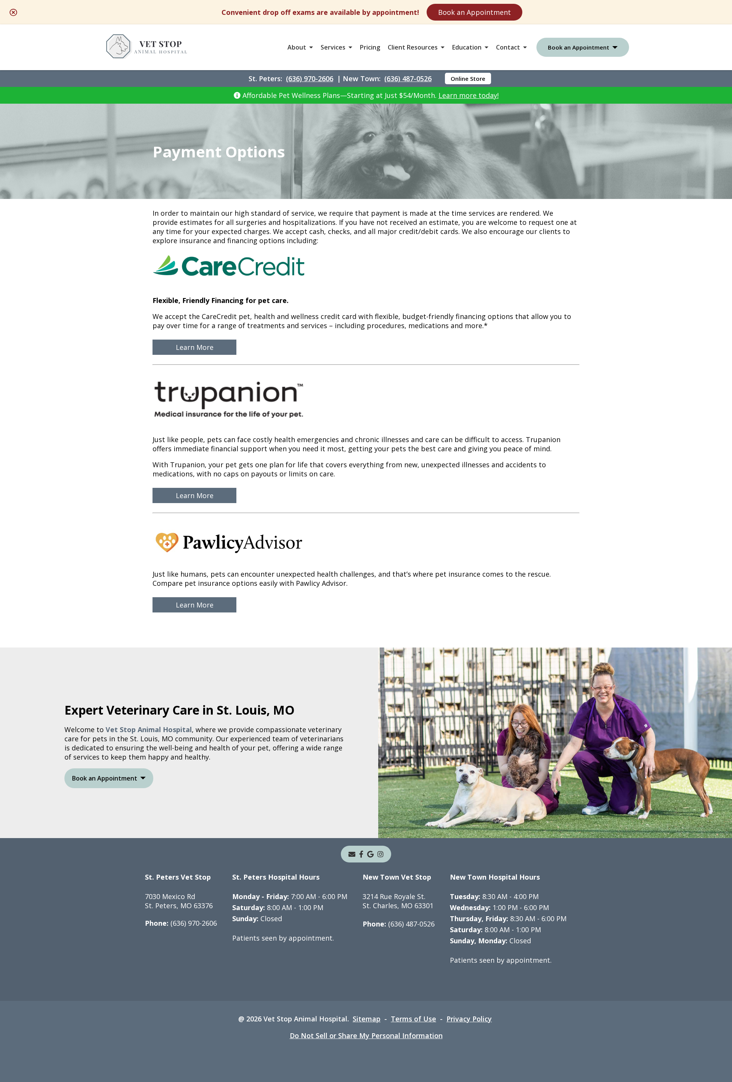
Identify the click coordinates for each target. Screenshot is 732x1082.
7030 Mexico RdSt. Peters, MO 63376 (179, 901)
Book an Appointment (474, 12)
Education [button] (467, 47)
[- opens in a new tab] (361, 854)
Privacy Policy (469, 1018)
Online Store (468, 78)
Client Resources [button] (413, 47)
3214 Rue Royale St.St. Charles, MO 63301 (398, 901)
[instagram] (380, 854)
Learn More (195, 347)
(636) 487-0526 (408, 78)
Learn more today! (468, 95)
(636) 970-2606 (309, 78)
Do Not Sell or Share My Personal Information (366, 1035)
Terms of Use (413, 1018)
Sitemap (366, 1018)
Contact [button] (508, 47)
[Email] (351, 854)
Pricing (370, 47)
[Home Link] (146, 47)
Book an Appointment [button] (578, 47)
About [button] (296, 47)
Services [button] (333, 47)
